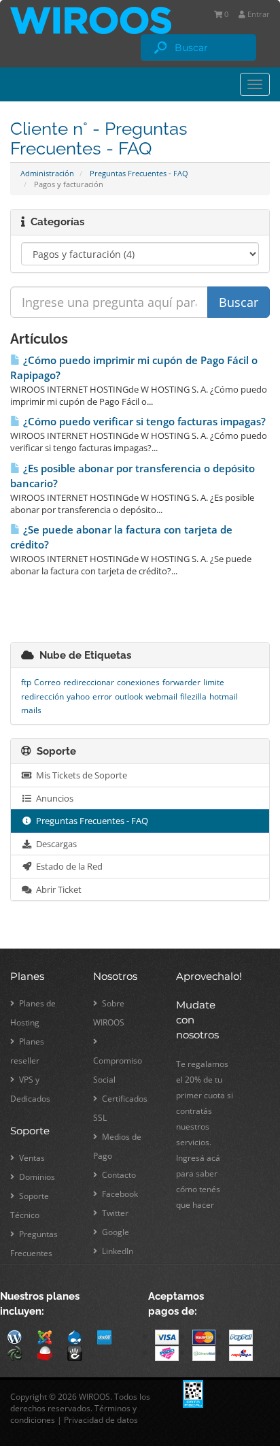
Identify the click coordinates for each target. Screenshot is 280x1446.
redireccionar (88, 682)
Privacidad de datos (101, 1420)
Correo (47, 682)
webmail (161, 696)
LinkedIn (116, 1251)
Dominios (36, 1177)
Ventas (31, 1158)
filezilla (193, 696)
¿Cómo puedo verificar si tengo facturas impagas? (143, 421)
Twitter (114, 1213)
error (102, 696)
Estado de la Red (67, 866)
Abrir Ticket (57, 889)
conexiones (138, 682)
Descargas (54, 844)
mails (31, 710)
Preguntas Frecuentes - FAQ (139, 173)
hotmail (223, 696)
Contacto (118, 1175)
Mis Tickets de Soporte (79, 775)
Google (114, 1232)
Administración (47, 173)
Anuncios (52, 798)
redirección (42, 696)
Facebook (119, 1194)
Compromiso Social (117, 1070)
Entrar (257, 14)
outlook (129, 696)
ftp (26, 682)
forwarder (181, 682)
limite (213, 682)
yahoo (78, 696)
